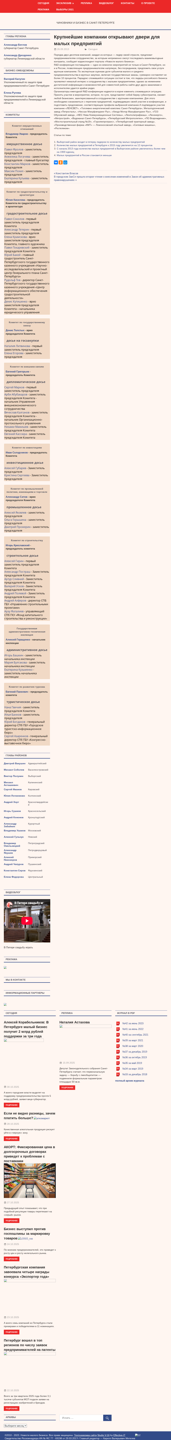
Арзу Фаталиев (14, 611)
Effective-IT (119, 1435)
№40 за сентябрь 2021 (135, 1034)
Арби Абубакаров (15, 394)
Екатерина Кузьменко (18, 669)
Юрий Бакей (12, 255)
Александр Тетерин (16, 229)
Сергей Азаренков (16, 736)
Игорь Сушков (12, 811)
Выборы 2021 (65, 9)
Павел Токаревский (16, 247)
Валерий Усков (14, 586)
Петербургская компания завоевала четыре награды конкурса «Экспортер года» (26, 1271)
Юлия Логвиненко (14, 795)
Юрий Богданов (14, 722)
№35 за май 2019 (132, 1063)
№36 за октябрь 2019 (134, 1057)
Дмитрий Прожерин (17, 527)
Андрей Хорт (11, 802)
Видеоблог (106, 3)
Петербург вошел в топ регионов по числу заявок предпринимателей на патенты (29, 1345)
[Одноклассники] (61, 162)
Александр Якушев (10, 851)
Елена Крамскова (15, 237)
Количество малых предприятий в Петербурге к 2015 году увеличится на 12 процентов (104, 145)
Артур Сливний (14, 579)
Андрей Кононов (14, 817)
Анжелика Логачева (17, 156)
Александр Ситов (16, 496)
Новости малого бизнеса (85, 17)
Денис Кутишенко (15, 301)
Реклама (43, 9)
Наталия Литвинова (17, 346)
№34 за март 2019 (132, 1068)
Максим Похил (13, 171)
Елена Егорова (13, 353)
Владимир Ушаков (15, 830)
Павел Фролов (13, 149)
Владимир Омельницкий (12, 844)
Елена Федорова (14, 876)
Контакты (127, 3)
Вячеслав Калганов (16, 412)
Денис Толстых (15, 330)
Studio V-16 (103, 1435)
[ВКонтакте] (56, 162)
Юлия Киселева (15, 199)
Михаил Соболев (14, 769)
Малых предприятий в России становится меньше (84, 155)
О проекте (148, 3)
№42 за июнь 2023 (132, 1023)
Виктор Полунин (13, 776)
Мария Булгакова (15, 662)
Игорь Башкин (13, 655)
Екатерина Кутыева (16, 178)
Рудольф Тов (12, 280)
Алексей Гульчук (14, 837)
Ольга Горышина (15, 520)
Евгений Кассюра (15, 434)
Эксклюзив (63, 3)
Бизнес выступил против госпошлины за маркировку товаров (27, 1233)
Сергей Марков (14, 387)
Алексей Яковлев (15, 512)
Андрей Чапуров (14, 864)
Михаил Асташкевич (11, 783)
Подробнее (12, 1105)
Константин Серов (15, 870)
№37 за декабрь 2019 (134, 1051)
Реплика (86, 3)
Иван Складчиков (17, 452)
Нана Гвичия (12, 707)
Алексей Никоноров (10, 858)
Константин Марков (17, 164)
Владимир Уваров (17, 133)
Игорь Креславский (18, 545)
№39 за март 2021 (132, 1040)
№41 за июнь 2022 (132, 1029)
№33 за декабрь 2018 (134, 1074)
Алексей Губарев (15, 468)
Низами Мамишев (16, 427)
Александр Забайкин (10, 825)
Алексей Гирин (14, 561)
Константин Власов (67, 173)
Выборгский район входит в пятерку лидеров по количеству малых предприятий (101, 142)
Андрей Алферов (15, 600)
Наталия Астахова (74, 1022)
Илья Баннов (12, 714)
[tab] (27, 143)
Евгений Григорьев (17, 371)
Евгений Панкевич (17, 691)
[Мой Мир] (65, 162)
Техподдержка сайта (85, 1435)
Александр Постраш (17, 572)
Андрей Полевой (15, 593)
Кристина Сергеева (16, 475)
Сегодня (43, 3)
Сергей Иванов (13, 789)
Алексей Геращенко (18, 639)
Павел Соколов (14, 219)
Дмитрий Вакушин (14, 763)
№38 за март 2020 (132, 1046)
